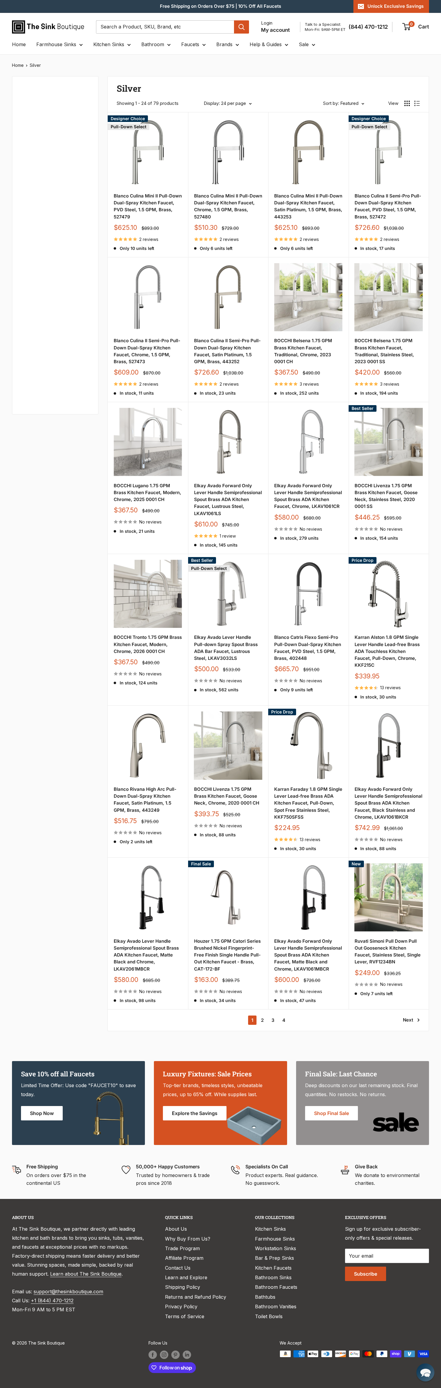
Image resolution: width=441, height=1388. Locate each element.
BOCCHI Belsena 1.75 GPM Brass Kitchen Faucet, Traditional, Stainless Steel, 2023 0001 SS (384, 351)
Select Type (37, 117)
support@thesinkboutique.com (68, 1292)
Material (29, 172)
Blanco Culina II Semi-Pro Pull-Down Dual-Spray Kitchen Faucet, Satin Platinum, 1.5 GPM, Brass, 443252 (227, 351)
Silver (35, 65)
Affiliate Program (184, 1258)
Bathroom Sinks (273, 1277)
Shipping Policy (182, 1287)
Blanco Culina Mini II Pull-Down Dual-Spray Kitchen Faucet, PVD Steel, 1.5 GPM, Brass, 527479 (148, 206)
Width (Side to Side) (43, 192)
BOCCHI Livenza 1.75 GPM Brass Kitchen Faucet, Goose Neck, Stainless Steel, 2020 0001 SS (386, 496)
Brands (224, 44)
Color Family (34, 152)
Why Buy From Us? (187, 1239)
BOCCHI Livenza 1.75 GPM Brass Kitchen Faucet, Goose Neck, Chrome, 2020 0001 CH (226, 796)
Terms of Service (184, 1316)
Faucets (190, 44)
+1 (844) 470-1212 (52, 1300)
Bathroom (152, 44)
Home (19, 44)
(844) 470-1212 (368, 27)
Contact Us (177, 1268)
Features (30, 232)
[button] (425, 1372)
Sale (304, 44)
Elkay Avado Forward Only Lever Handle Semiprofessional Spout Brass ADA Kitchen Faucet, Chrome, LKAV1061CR (308, 496)
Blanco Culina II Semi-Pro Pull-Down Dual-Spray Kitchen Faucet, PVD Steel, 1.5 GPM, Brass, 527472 (388, 206)
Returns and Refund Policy (195, 1297)
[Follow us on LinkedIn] (187, 1354)
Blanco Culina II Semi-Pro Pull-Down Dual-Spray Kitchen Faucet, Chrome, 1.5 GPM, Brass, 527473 (147, 351)
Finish (27, 292)
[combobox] (165, 27)
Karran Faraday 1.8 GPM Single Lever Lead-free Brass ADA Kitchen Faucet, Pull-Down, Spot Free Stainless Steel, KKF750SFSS (308, 803)
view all (79, 85)
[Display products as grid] (407, 103)
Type (26, 104)
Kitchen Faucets (273, 1268)
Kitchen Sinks (108, 44)
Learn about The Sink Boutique (86, 1274)
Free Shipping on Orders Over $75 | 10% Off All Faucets (220, 6)
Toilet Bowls (269, 1316)
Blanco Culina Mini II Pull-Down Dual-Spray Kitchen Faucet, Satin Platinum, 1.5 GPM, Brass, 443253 (308, 206)
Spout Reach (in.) (40, 332)
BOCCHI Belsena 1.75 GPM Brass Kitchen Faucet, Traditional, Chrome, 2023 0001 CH (303, 351)
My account (275, 30)
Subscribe (365, 1274)
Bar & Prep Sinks (274, 1258)
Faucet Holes (35, 393)
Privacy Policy (181, 1306)
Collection (32, 312)
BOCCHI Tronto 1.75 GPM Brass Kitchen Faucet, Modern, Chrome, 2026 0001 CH (148, 644)
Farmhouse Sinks (56, 44)
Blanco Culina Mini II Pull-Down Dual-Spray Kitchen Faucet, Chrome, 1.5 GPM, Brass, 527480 (228, 206)
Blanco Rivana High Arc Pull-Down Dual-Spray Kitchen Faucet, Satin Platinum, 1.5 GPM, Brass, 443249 (145, 799)
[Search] (241, 27)
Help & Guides (266, 44)
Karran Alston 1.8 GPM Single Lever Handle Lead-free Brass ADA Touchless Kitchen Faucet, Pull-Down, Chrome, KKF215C (387, 651)
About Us (176, 1229)
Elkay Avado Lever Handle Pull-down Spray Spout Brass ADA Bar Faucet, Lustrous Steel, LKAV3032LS (226, 647)
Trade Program (182, 1248)
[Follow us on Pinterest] (175, 1354)
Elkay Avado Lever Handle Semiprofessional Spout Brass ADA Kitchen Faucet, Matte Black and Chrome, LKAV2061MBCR (146, 955)
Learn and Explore (186, 1277)
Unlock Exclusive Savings (396, 6)
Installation (33, 272)
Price (26, 132)
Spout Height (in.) (40, 352)
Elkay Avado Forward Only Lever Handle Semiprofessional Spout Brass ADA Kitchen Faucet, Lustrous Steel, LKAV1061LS (228, 499)
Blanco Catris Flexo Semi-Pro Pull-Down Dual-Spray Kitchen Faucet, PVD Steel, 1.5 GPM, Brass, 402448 (307, 647)
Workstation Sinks (275, 1248)
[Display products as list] (417, 103)
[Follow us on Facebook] (152, 1354)
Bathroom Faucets (276, 1287)
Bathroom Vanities (275, 1306)
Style (26, 252)
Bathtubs (265, 1297)
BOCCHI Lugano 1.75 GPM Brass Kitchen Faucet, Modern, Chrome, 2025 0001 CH (147, 493)
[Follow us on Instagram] (164, 1354)
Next (408, 1020)
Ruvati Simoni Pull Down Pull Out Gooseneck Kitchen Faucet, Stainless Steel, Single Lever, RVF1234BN (388, 951)
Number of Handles (42, 372)
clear (81, 150)
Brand (27, 212)
